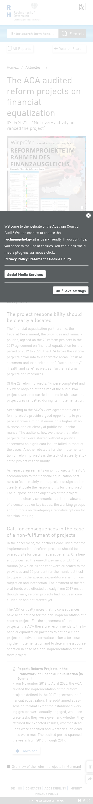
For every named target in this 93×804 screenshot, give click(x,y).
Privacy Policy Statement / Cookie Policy (38, 258)
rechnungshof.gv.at (20, 239)
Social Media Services (25, 274)
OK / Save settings (71, 290)
